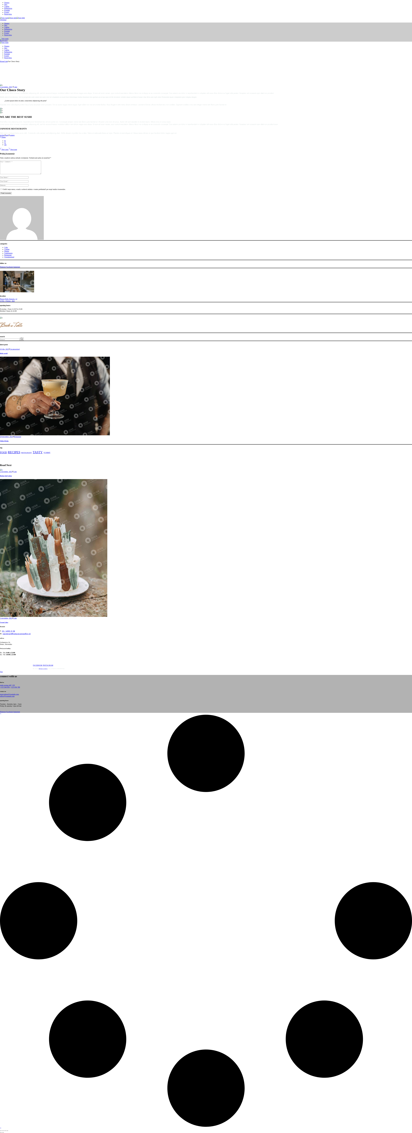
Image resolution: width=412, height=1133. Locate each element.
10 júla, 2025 (4, 349)
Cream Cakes (4, 622)
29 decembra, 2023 (6, 437)
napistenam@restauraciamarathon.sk (17, 633)
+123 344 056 (5, 687)
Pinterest (3, 267)
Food (3, 452)
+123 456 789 (15, 687)
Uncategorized (9, 257)
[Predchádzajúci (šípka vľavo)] (1, 1132)
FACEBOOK (37, 665)
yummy (12, 135)
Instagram (16, 267)
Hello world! (4, 353)
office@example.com (7, 696)
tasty (7, 135)
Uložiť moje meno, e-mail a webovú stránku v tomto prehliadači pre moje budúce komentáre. (34, 189)
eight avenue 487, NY (7, 685)
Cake (6, 61)
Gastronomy (8, 253)
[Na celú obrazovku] (3, 1130)
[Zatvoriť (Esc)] (7, 1130)
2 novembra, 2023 (6, 87)
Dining (6, 251)
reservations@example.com (9, 694)
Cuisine (6, 249)
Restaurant (7, 255)
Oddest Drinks (4, 441)
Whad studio (43, 668)
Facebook (9, 267)
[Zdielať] (5, 1130)
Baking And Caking (6, 476)
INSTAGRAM (48, 665)
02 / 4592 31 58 (8, 631)
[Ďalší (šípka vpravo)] (3, 1132)
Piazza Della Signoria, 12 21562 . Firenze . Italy (8, 300)
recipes (2, 135)
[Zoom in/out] (1, 1130)
